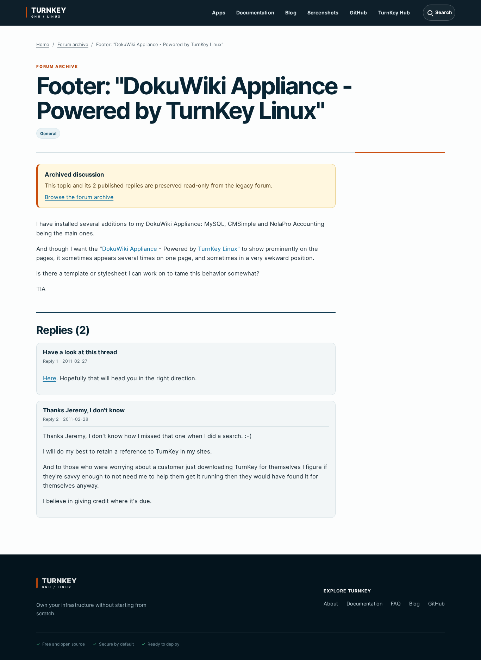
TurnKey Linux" (219, 248)
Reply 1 (50, 361)
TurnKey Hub (394, 12)
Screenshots (323, 12)
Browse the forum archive (79, 197)
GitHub (358, 12)
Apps (218, 12)
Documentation (255, 12)
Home (42, 44)
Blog (290, 12)
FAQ (396, 604)
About (331, 604)
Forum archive (72, 44)
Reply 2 (51, 419)
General (48, 133)
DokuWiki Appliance (129, 248)
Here (49, 378)
